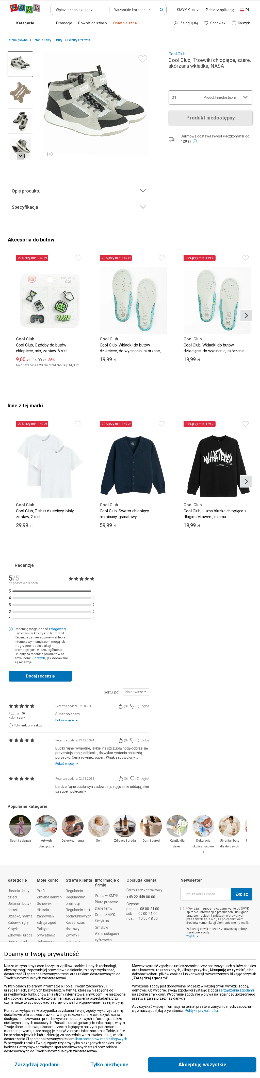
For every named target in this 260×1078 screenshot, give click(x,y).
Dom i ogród (151, 840)
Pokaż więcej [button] (64, 720)
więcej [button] (190, 936)
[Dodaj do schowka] (141, 58)
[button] (162, 10)
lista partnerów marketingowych (101, 1039)
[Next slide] (144, 106)
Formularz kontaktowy (144, 890)
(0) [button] (126, 706)
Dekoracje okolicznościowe (203, 846)
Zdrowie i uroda (125, 840)
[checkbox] (182, 908)
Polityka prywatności (201, 1011)
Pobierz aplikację (220, 10)
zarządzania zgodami (236, 990)
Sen (99, 840)
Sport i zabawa (20, 840)
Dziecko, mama (73, 840)
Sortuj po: (111, 692)
